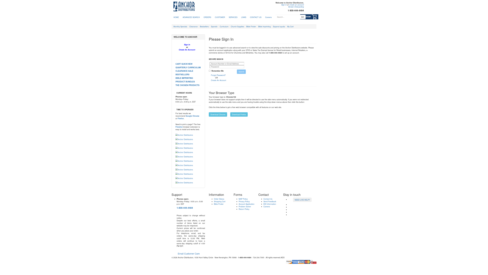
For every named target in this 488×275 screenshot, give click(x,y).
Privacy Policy (244, 201)
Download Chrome (217, 114)
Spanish (214, 26)
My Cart (290, 26)
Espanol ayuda (279, 26)
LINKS (243, 17)
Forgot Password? (218, 75)
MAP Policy (243, 199)
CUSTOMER (220, 17)
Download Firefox (239, 114)
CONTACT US (255, 17)
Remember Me (217, 71)
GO (302, 17)
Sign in (284, 4)
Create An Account (187, 49)
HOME (176, 17)
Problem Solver (245, 206)
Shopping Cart (219, 201)
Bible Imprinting (264, 26)
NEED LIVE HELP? (302, 199)
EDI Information (269, 204)
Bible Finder (251, 26)
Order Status (219, 199)
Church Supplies (237, 26)
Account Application (246, 204)
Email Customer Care (188, 253)
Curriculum (224, 26)
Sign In (187, 44)
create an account (296, 4)
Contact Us (267, 199)
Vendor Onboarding (296, 6)
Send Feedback (269, 201)
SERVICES (233, 17)
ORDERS (207, 17)
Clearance (193, 26)
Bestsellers (204, 26)
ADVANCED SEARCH (191, 17)
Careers (268, 17)
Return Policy (244, 209)
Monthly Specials (180, 26)
